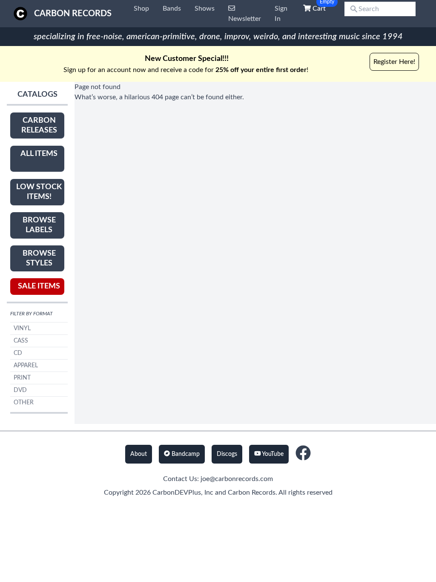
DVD (20, 390)
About (138, 454)
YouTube (272, 454)
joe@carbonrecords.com (237, 478)
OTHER (24, 403)
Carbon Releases (39, 125)
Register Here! (394, 61)
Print (22, 378)
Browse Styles (39, 258)
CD (18, 353)
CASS (21, 341)
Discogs (227, 454)
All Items (38, 154)
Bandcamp (185, 454)
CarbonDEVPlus (176, 492)
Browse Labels (39, 225)
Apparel (26, 366)
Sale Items (39, 286)
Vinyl (22, 328)
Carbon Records (73, 13)
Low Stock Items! (39, 192)
